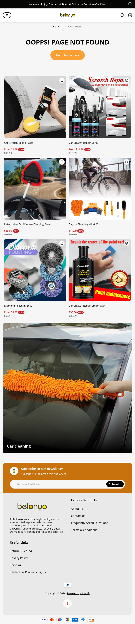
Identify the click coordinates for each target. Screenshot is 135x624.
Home (56, 26)
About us (77, 509)
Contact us (78, 516)
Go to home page (67, 55)
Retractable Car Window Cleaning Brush (28, 224)
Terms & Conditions (84, 530)
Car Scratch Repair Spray (83, 142)
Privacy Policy (19, 558)
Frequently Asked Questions (89, 523)
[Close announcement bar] (130, 4)
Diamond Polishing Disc (18, 305)
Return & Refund (21, 551)
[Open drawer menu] (7, 15)
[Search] (122, 15)
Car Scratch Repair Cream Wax (87, 305)
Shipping (15, 565)
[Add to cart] (126, 162)
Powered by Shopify (78, 593)
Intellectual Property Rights (28, 572)
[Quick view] (62, 80)
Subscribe (115, 484)
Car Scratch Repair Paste (18, 142)
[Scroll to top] (67, 603)
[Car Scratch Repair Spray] (100, 107)
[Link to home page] (32, 506)
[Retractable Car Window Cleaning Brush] (35, 189)
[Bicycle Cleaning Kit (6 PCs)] (100, 189)
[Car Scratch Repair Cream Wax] (100, 270)
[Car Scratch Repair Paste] (35, 107)
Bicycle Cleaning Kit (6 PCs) (84, 224)
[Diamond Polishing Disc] (35, 270)
